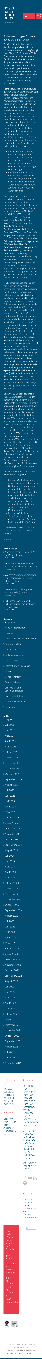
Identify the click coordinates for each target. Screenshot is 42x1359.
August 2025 (11, 784)
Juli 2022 (9, 986)
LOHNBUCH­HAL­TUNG (30, 1156)
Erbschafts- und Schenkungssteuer (14, 689)
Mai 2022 (10, 997)
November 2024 (13, 833)
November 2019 (13, 1063)
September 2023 (13, 910)
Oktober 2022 (12, 970)
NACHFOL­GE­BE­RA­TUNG (30, 1124)
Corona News (12, 660)
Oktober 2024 (12, 839)
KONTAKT (9, 1103)
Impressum (19, 1353)
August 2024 (11, 850)
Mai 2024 (10, 866)
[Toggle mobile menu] (26, 16)
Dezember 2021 (13, 1024)
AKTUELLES (10, 1100)
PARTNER (9, 1094)
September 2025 (13, 779)
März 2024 (10, 877)
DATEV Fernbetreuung (30, 1216)
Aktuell (8, 671)
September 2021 (13, 1041)
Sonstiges (9, 633)
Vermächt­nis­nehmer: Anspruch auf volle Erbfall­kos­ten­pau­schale (21, 565)
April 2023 (10, 937)
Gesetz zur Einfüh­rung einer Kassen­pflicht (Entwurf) (19, 591)
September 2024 (13, 844)
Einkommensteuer (14, 654)
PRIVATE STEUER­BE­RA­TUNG (29, 1101)
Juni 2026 (10, 730)
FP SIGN (27, 1202)
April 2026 (10, 741)
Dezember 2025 (13, 762)
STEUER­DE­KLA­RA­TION (29, 1141)
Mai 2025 (10, 801)
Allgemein (10, 622)
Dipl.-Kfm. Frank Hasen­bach (10, 1121)
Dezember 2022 (13, 959)
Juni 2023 (10, 926)
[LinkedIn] (35, 1178)
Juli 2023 (9, 921)
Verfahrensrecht (13, 676)
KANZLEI (8, 1088)
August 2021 (11, 1046)
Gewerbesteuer (13, 682)
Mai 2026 (10, 735)
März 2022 (10, 1008)
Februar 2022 (12, 1013)
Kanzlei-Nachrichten (15, 627)
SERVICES (9, 1091)
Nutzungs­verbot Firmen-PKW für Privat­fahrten (20, 553)
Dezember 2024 (13, 828)
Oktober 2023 (12, 904)
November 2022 (13, 964)
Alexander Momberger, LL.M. (10, 1130)
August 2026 (11, 719)
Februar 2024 (12, 883)
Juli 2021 (9, 1052)
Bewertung (10, 707)
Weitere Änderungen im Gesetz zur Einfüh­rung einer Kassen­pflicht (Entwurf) (20, 577)
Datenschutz (30, 1353)
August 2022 (11, 981)
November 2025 (13, 768)
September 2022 (13, 975)
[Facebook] (25, 1178)
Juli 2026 (9, 724)
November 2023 (13, 899)
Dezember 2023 (13, 893)
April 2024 (10, 872)
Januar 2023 (11, 953)
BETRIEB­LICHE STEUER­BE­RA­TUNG (29, 1091)
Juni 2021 (10, 1057)
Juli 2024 (9, 855)
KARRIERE (9, 1097)
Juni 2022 (10, 992)
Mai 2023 (10, 932)
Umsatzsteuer (12, 649)
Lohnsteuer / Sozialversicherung (21, 638)
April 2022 (10, 1003)
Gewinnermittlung (14, 644)
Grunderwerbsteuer (15, 701)
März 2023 (10, 943)
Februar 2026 (12, 752)
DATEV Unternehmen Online (30, 1208)
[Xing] (25, 1183)
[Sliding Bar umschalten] (32, 16)
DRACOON (29, 1199)
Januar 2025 (11, 823)
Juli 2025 (9, 790)
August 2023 (11, 915)
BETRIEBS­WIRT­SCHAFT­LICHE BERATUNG (29, 1113)
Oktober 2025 (12, 773)
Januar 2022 (11, 1019)
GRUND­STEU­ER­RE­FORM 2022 (30, 1166)
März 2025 (10, 812)
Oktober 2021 (12, 1035)
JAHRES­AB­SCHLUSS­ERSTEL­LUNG (30, 1133)
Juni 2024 (10, 861)
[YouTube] (30, 1178)
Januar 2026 (11, 757)
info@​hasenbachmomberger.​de (17, 1302)
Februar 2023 (12, 948)
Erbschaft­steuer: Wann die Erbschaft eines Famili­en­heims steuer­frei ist (20, 603)
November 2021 (13, 1030)
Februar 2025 (12, 817)
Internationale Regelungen (18, 665)
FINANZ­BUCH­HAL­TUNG (29, 1148)
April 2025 (10, 806)
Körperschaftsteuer (14, 696)
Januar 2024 (11, 888)
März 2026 (10, 746)
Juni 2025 (10, 795)
